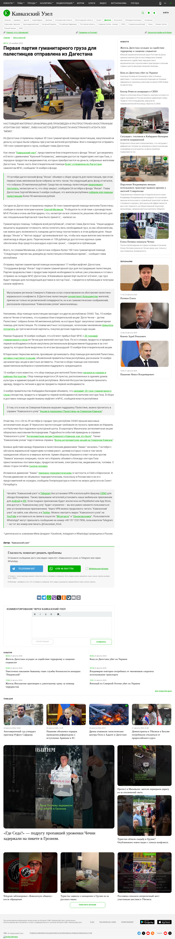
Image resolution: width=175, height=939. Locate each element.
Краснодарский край (31, 24)
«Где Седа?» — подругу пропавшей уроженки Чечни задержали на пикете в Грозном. (49, 835)
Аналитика (46, 3)
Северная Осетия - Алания (108, 24)
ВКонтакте (63, 516)
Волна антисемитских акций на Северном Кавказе (84, 440)
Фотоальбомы (118, 3)
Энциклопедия (64, 3)
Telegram (45, 493)
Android (16, 501)
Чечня (150, 24)
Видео (103, 3)
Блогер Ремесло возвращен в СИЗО (139, 91)
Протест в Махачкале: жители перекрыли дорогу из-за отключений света (143, 790)
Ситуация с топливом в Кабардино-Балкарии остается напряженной (144, 138)
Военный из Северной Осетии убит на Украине (115, 683)
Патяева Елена (128, 298)
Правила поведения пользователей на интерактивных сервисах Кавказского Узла (61, 933)
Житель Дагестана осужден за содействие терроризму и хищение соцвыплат (142, 49)
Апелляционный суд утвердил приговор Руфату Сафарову (20, 733)
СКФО (123, 24)
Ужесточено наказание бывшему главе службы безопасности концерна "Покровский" (43, 673)
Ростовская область (87, 24)
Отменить (101, 642)
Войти (166, 13)
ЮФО (21, 28)
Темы (20, 3)
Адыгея (26, 20)
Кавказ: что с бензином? (17, 32)
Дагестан (107, 20)
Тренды (31, 3)
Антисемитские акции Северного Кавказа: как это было (59, 436)
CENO (103, 493)
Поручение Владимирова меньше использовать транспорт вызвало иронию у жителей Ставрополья (143, 188)
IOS (24, 501)
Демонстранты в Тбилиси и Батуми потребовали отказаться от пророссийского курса (151, 734)
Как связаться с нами (107, 922)
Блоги (92, 3)
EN (171, 3)
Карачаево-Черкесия (12, 24)
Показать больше (87, 905)
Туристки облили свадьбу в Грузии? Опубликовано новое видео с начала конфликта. (143, 840)
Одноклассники (82, 516)
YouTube (11, 516)
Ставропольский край (136, 24)
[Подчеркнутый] (45, 614)
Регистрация (42, 641)
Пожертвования (127, 922)
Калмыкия (148, 20)
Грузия (98, 20)
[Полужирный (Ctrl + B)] (34, 614)
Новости (8, 3)
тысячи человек (38, 466)
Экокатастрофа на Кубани (159, 32)
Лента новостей (19, 38)
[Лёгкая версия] (160, 3)
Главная (6, 38)
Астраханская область (63, 20)
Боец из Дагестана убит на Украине (139, 72)
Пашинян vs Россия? (87, 32)
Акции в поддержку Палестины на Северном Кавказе (71, 411)
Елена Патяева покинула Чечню (137, 241)
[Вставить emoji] (58, 614)
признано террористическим (54, 472)
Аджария (17, 20)
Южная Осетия (161, 24)
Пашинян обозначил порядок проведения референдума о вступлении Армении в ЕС (61, 734)
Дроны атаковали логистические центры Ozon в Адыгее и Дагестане (108, 733)
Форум (80, 3)
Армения (49, 20)
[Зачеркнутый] (51, 614)
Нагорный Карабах (49, 24)
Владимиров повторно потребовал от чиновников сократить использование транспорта (122, 673)
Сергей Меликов (53, 209)
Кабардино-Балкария (133, 20)
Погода (135, 3)
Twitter (46, 512)
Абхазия (7, 20)
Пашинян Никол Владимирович (137, 374)
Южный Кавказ (10, 28)
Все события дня (163, 691)
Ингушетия (118, 20)
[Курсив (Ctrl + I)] (40, 614)
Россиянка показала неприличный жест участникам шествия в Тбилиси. (138, 897)
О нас (92, 922)
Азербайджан (37, 20)
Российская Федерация (68, 24)
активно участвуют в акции (19, 358)
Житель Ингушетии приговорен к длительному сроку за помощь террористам (40, 685)
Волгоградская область (84, 20)
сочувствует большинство (83, 296)
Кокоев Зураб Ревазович (133, 336)
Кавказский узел (26, 152)
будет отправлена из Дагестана (83, 164)
